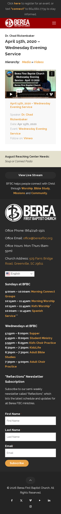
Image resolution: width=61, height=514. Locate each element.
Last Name (13, 430)
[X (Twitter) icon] (21, 500)
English (15, 273)
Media (26, 62)
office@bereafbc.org (37, 238)
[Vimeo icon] (30, 500)
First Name (13, 414)
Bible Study (42, 188)
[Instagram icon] (30, 506)
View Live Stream (30, 175)
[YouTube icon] (40, 500)
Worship (27, 188)
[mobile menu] (53, 23)
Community (39, 193)
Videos (39, 62)
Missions (19, 193)
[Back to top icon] (30, 480)
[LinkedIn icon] (49, 500)
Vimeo (28, 138)
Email (9, 446)
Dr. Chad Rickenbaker (20, 35)
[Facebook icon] (12, 500)
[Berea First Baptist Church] (17, 23)
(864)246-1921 (35, 230)
